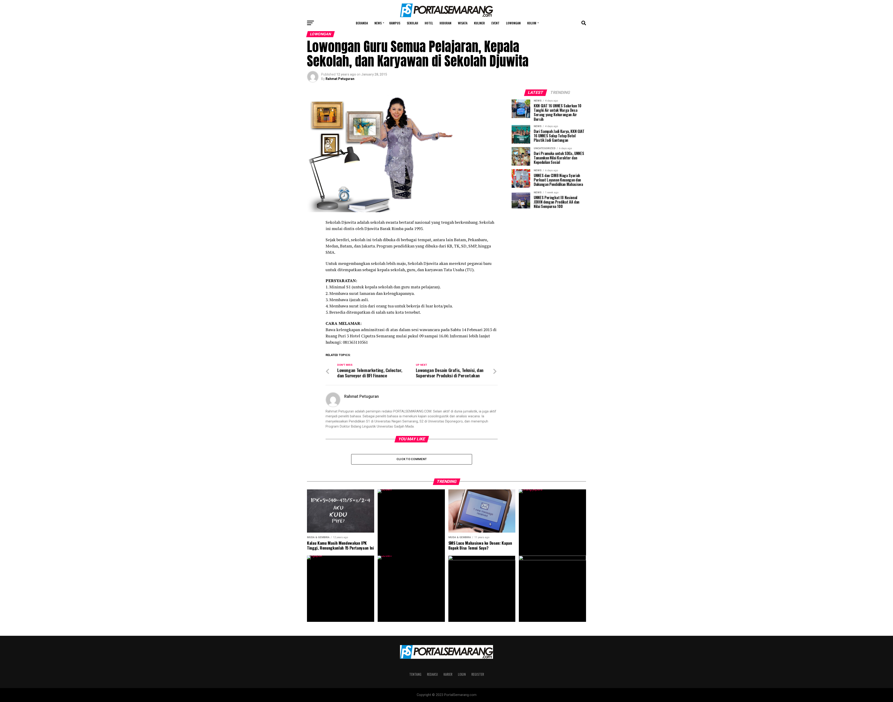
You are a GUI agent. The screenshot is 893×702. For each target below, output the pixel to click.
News (378, 22)
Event (495, 22)
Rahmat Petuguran (340, 79)
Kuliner (479, 22)
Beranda (362, 22)
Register (477, 674)
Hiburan (445, 22)
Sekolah (412, 22)
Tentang (415, 674)
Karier (447, 674)
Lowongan (513, 22)
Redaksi (432, 674)
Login (462, 674)
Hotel (429, 22)
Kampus (394, 22)
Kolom (531, 22)
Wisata (462, 22)
